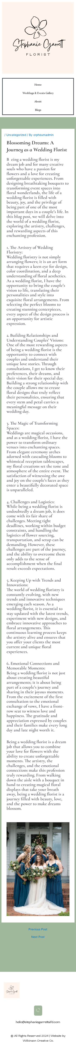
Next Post (38, 937)
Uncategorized (16, 135)
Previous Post (37, 929)
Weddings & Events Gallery (38, 93)
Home (38, 84)
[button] (38, 1011)
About (38, 101)
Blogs (38, 110)
